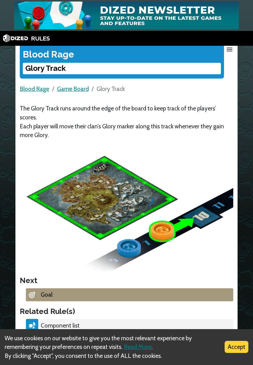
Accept (236, 346)
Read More (137, 346)
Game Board (73, 88)
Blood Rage (34, 88)
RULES (40, 38)
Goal (46, 294)
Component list (60, 325)
